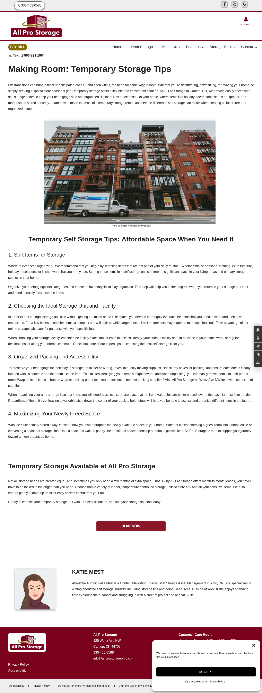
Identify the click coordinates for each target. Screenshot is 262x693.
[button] (254, 645)
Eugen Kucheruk (129, 225)
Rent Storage (142, 47)
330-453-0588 (103, 652)
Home (117, 47)
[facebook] (224, 4)
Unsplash (146, 225)
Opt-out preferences (196, 681)
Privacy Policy (217, 681)
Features (193, 47)
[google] (245, 4)
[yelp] (235, 4)
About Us (169, 47)
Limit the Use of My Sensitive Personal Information (149, 685)
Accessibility (17, 670)
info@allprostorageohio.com (113, 658)
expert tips (113, 344)
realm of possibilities (168, 431)
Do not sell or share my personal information (84, 685)
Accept (206, 672)
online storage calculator (26, 328)
